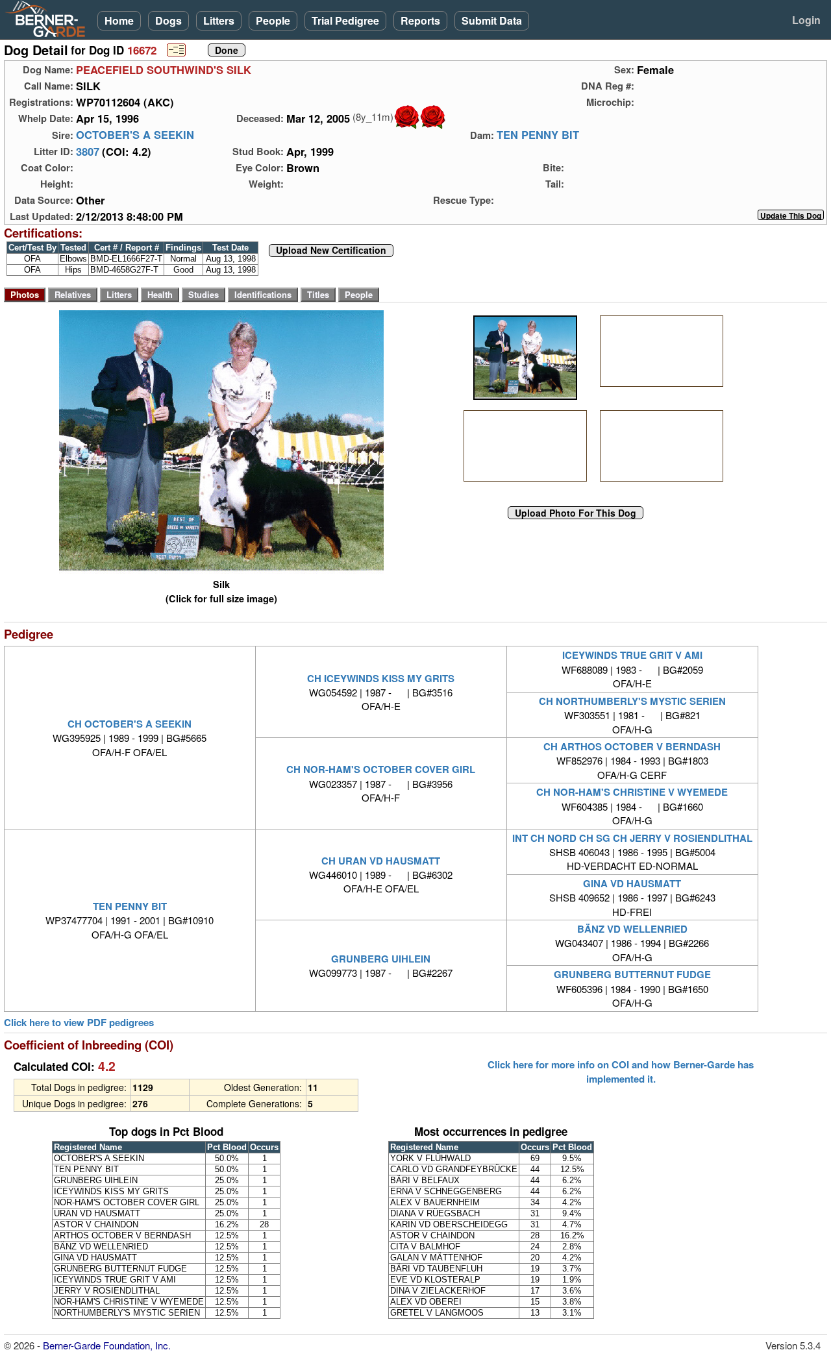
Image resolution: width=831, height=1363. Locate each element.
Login (806, 19)
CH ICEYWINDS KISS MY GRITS (380, 678)
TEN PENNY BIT (538, 135)
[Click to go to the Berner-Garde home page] (49, 18)
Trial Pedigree (345, 20)
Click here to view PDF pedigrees (79, 1022)
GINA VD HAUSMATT (632, 883)
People (273, 20)
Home (119, 20)
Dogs (168, 20)
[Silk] (525, 357)
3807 (87, 151)
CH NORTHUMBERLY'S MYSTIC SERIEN (632, 701)
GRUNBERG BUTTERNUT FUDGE (632, 974)
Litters (218, 20)
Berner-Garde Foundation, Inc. (107, 1345)
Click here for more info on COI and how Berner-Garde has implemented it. (621, 1071)
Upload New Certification (331, 250)
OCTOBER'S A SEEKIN (135, 135)
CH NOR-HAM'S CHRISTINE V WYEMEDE (632, 792)
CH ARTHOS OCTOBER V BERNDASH (632, 746)
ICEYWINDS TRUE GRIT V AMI (632, 655)
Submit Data (492, 20)
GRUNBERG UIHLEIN (380, 959)
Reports (420, 20)
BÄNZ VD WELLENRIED (632, 929)
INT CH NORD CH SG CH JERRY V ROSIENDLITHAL (632, 838)
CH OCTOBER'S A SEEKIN (130, 724)
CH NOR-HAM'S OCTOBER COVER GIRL (380, 769)
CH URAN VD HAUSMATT (380, 860)
